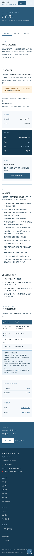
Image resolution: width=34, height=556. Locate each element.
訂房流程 (16, 33)
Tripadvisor (5, 540)
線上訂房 (8, 441)
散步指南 (4, 511)
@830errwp (18, 370)
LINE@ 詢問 (19, 441)
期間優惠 (4, 494)
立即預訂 (22, 3)
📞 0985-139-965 (7, 465)
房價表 (4, 486)
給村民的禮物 (6, 501)
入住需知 (4, 497)
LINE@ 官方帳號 (7, 529)
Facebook (5, 533)
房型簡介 (4, 482)
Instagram (5, 537)
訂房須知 (6, 33)
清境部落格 (5, 519)
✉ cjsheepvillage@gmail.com (11, 468)
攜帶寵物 (26, 33)
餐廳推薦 (4, 515)
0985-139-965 (25, 408)
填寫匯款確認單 (17, 176)
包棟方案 (4, 490)
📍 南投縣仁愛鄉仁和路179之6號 (12, 472)
